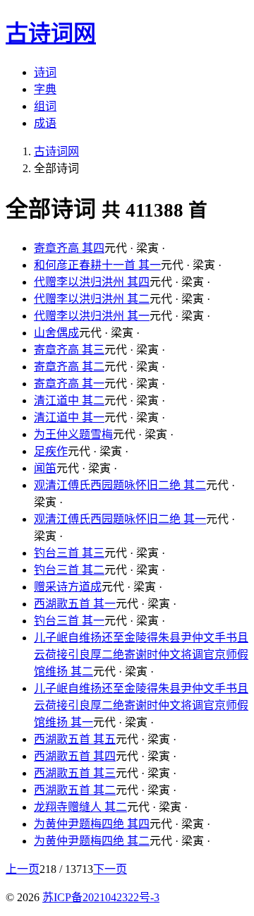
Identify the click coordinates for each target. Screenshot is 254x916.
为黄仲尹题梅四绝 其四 (92, 824)
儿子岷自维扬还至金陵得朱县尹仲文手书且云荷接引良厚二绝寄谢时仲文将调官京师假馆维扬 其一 (141, 705)
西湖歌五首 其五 (75, 739)
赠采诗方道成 (68, 587)
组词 (45, 106)
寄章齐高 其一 (69, 384)
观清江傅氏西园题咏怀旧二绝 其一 (120, 519)
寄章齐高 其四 (69, 248)
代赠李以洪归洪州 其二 (92, 299)
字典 (45, 89)
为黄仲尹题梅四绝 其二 (92, 841)
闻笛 (45, 468)
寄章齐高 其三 (69, 350)
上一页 (23, 869)
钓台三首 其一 (69, 621)
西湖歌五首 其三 (75, 773)
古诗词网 (56, 151)
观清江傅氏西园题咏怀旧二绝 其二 (120, 485)
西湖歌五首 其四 (75, 756)
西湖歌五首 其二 (75, 790)
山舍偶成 (56, 333)
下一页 (110, 869)
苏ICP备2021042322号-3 (100, 897)
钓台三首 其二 (69, 570)
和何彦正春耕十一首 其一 (97, 265)
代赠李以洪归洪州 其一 (92, 316)
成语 (45, 123)
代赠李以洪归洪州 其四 (92, 282)
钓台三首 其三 (69, 553)
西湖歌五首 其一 (75, 604)
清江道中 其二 (69, 400)
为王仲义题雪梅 (73, 434)
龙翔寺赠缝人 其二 (80, 807)
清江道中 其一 (69, 417)
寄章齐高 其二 (69, 367)
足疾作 (51, 451)
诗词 (45, 72)
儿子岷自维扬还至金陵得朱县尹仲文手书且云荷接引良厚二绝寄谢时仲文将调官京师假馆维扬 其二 (141, 654)
